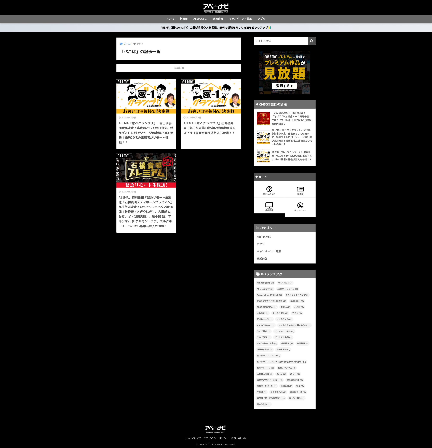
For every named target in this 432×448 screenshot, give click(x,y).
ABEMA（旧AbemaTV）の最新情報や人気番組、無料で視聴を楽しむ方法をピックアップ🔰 (216, 27)
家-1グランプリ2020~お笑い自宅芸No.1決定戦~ (281, 361)
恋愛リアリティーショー (269, 379)
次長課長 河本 (295, 379)
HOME (170, 18)
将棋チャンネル (286, 367)
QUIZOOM (297, 301)
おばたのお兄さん (266, 307)
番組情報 (218, 18)
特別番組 (286, 386)
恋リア (295, 373)
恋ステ (281, 373)
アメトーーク (264, 319)
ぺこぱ (299, 307)
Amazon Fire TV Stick (269, 294)
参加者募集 (283, 349)
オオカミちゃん (265, 325)
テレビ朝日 (263, 337)
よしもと (262, 313)
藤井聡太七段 (298, 392)
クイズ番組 (263, 331)
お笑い (285, 307)
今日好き (287, 343)
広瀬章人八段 (264, 373)
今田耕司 (302, 343)
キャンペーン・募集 (240, 18)
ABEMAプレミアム (287, 288)
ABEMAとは (200, 18)
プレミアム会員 (283, 337)
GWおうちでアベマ (297, 294)
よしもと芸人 (280, 313)
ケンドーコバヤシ (284, 331)
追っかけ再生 (296, 398)
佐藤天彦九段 (264, 349)
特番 (300, 386)
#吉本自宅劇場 (265, 282)
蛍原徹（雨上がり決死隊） (271, 398)
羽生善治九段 (278, 392)
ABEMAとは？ (269, 194)
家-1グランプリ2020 (268, 355)
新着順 (183, 18)
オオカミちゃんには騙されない (294, 325)
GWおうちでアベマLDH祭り (271, 301)
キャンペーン (300, 210)
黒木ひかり (263, 404)
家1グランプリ (265, 367)
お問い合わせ (239, 438)
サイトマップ (193, 438)
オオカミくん (284, 319)
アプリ (261, 18)
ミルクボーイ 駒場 (267, 343)
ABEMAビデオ (265, 288)
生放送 (261, 392)
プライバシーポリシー (216, 438)
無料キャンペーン (266, 386)
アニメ (297, 313)
